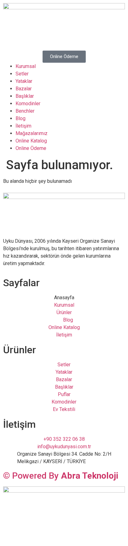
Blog (20, 118)
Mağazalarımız (32, 133)
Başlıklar (25, 96)
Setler (22, 74)
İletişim (23, 126)
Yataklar (24, 81)
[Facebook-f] (11, 533)
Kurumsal (26, 66)
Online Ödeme (31, 148)
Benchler (25, 111)
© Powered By (60, 476)
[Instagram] (27, 533)
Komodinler (28, 103)
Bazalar (24, 89)
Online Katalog (31, 141)
